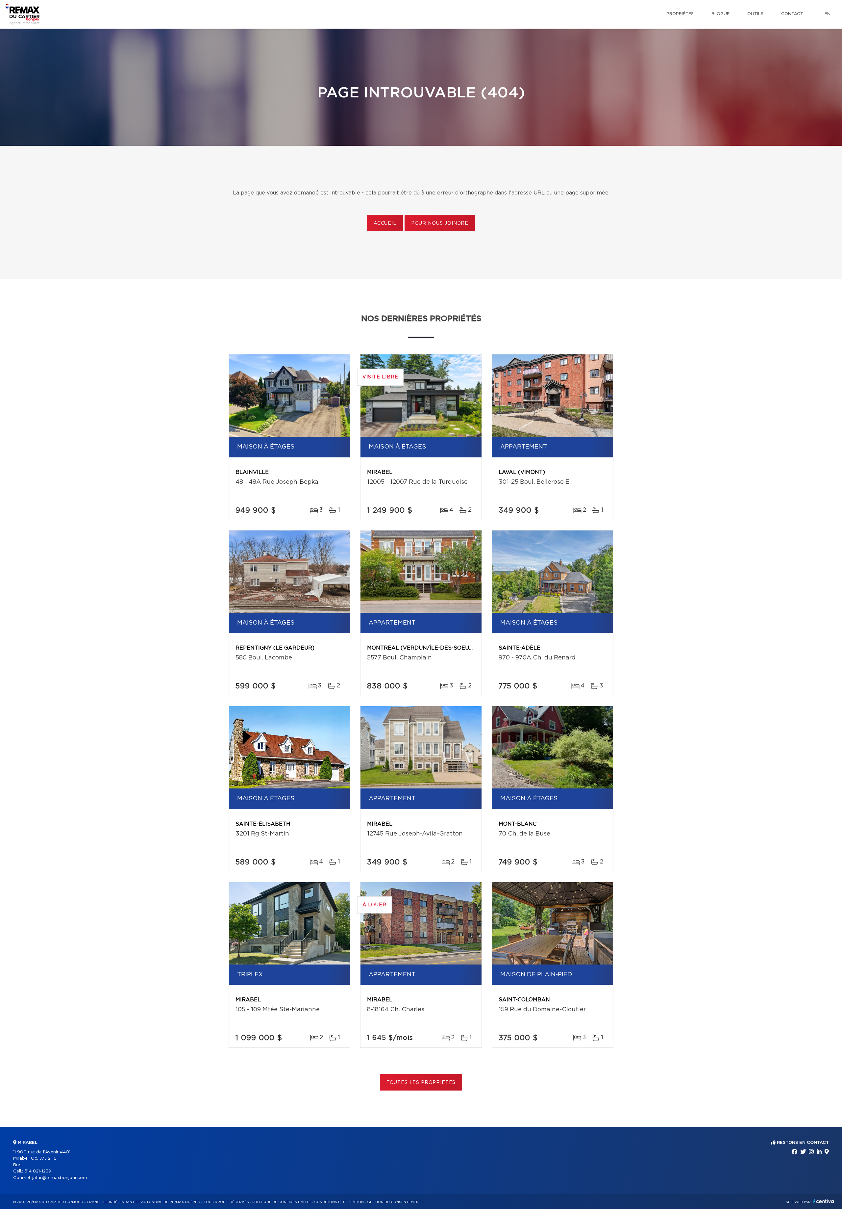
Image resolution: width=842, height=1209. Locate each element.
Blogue (720, 14)
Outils (755, 14)
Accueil (385, 223)
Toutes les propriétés (421, 1082)
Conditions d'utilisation (339, 1202)
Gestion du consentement (394, 1202)
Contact (792, 14)
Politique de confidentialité (281, 1202)
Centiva (823, 1201)
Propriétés (680, 14)
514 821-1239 (37, 1171)
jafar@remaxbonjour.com (59, 1178)
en (827, 14)
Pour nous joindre (439, 223)
